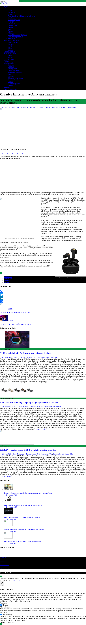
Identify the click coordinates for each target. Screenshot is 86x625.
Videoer (6, 61)
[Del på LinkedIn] (6, 153)
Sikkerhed (11, 23)
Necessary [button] (3, 603)
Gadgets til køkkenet (15, 80)
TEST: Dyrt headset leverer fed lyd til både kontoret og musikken (28, 450)
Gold (10, 46)
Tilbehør (11, 33)
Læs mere (16, 580)
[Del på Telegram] (21, 153)
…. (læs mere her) (41, 429)
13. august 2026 (11, 531)
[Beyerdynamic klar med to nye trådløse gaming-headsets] (8, 502)
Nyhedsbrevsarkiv (4, 568)
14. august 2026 (11, 519)
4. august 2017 (7, 357)
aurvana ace (8, 277)
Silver (10, 48)
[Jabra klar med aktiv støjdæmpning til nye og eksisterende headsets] (17, 396)
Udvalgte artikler (67, 454)
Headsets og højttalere (15, 78)
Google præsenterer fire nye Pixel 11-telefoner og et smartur (24, 529)
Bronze (10, 50)
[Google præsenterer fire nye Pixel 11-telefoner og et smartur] (8, 526)
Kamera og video (14, 20)
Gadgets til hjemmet (15, 72)
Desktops (11, 12)
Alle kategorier (9, 63)
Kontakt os (3, 557)
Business (7, 87)
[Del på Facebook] (1, 153)
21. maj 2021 (6, 454)
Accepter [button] (5, 580)
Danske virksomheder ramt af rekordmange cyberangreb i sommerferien (28, 493)
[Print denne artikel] (14, 153)
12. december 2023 (8, 107)
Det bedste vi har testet (11, 40)
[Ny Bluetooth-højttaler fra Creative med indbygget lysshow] (17, 347)
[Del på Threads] (26, 153)
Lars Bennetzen (22, 107)
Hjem (6, 7)
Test (5, 8)
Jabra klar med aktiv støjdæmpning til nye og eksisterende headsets (29, 402)
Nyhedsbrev (63, 107)
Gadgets (11, 14)
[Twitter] (43, 294)
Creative (7, 280)
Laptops (11, 22)
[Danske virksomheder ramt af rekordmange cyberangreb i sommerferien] (8, 489)
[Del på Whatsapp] (16, 153)
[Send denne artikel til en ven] (11, 153)
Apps (10, 10)
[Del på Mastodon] (19, 153)
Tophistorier (72, 107)
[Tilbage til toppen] (1, 576)
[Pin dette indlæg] (9, 153)
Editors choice (13, 42)
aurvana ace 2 (8, 279)
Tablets (10, 31)
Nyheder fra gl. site (52, 107)
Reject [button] (11, 580)
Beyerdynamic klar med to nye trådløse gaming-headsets (23, 505)
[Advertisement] (43, 175)
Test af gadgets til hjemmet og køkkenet (21, 16)
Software (11, 27)
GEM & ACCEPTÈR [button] (7, 622)
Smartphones (12, 25)
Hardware (11, 18)
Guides (10, 57)
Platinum (11, 44)
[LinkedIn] (43, 298)
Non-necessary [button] (5, 612)
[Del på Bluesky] (24, 153)
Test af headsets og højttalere (17, 35)
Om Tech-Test (3, 561)
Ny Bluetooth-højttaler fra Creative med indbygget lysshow (25, 353)
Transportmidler (9, 52)
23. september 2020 (8, 406)
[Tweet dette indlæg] (4, 153)
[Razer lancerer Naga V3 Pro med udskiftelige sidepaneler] (8, 514)
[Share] (43, 301)
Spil (9, 29)
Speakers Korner (9, 59)
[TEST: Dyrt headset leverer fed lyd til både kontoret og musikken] (17, 444)
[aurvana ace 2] (35, 147)
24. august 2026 (11, 495)
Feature (10, 55)
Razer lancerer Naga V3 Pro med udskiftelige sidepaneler (23, 517)
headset (6, 282)
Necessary (6, 605)
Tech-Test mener (9, 38)
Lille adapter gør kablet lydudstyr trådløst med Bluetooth (23, 541)
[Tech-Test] (4, 3)
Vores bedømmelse (4, 565)
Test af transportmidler (15, 37)
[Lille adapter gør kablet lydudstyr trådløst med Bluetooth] (8, 538)
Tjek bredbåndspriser (11, 89)
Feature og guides (10, 53)
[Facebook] (43, 291)
